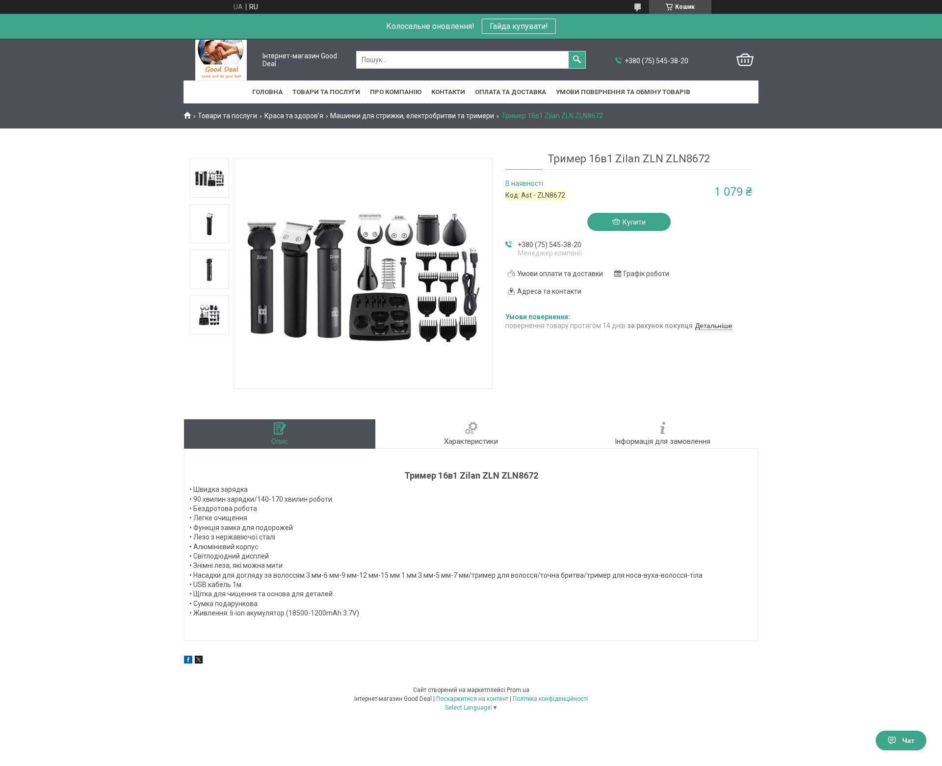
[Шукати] (577, 59)
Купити (634, 222)
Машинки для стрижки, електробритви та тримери (412, 116)
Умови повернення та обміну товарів (623, 92)
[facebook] (188, 661)
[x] (199, 661)
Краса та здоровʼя (293, 116)
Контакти (448, 92)
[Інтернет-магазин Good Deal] (221, 60)
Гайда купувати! (519, 26)
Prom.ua (518, 690)
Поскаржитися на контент (472, 698)
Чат (908, 740)
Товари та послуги (326, 92)
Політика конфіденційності (550, 698)
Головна (267, 92)
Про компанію (395, 92)
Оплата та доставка (510, 92)
